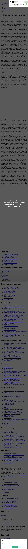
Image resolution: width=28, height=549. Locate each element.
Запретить (22, 547)
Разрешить (15, 547)
